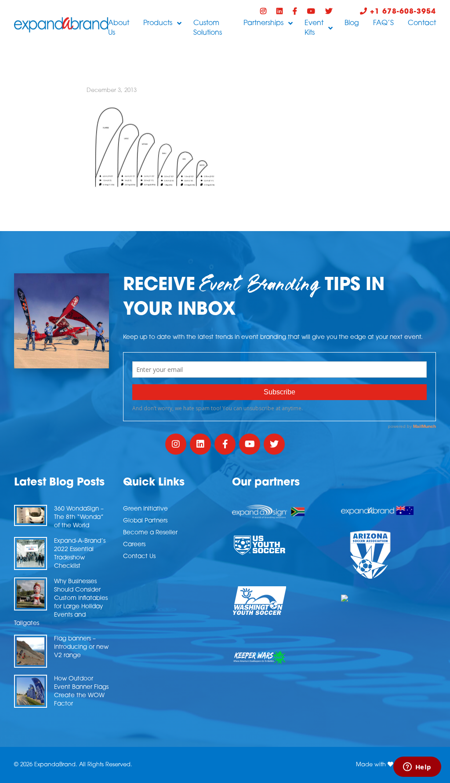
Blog (352, 23)
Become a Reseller (150, 533)
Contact (422, 23)
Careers (134, 545)
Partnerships (263, 23)
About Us (118, 28)
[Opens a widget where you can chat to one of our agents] (417, 768)
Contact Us (139, 556)
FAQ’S (383, 23)
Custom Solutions (207, 28)
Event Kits (314, 28)
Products (157, 23)
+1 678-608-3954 (401, 11)
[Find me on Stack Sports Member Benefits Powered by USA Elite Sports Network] (388, 598)
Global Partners (145, 521)
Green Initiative (145, 509)
